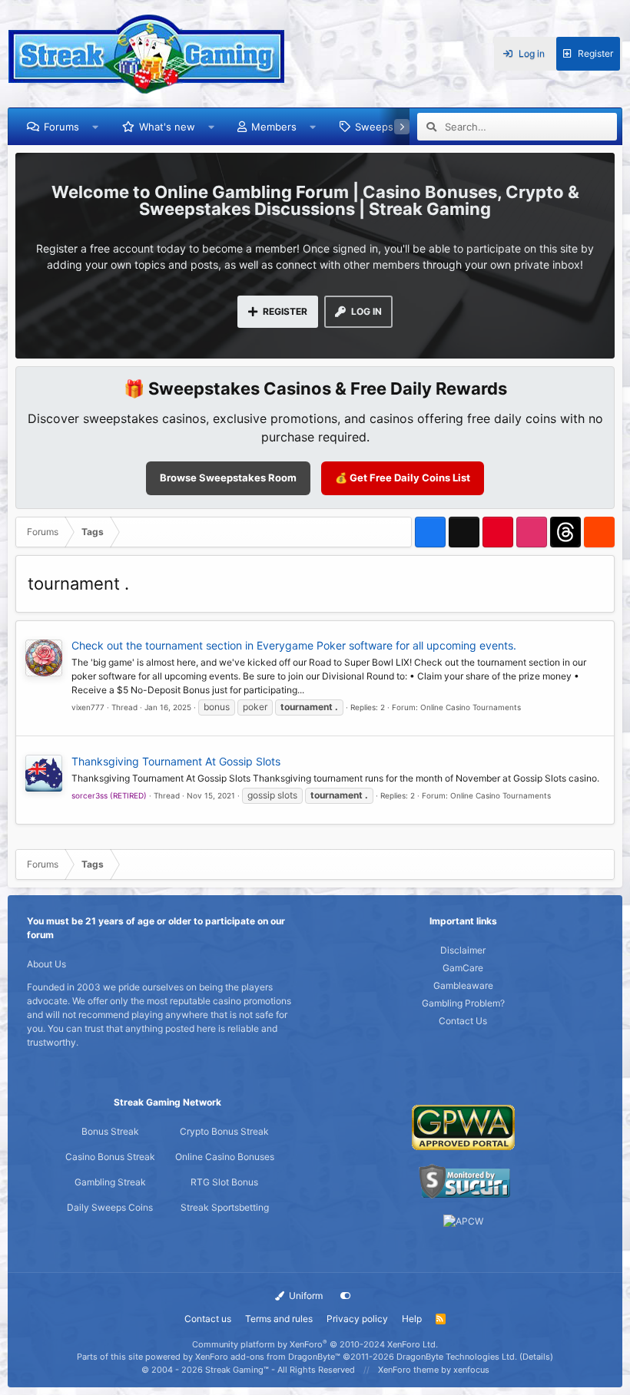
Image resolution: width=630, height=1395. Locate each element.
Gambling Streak (110, 1182)
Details (536, 1356)
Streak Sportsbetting (225, 1207)
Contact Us (463, 1020)
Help (412, 1318)
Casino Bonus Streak (110, 1156)
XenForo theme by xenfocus (433, 1369)
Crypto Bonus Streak (224, 1131)
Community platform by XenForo (315, 1344)
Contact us (207, 1318)
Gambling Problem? (463, 1003)
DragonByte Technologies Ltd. (456, 1356)
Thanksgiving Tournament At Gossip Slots (175, 761)
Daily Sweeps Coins (110, 1207)
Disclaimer (463, 950)
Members (274, 127)
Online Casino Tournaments (470, 707)
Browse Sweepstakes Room (228, 477)
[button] (96, 126)
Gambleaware (463, 985)
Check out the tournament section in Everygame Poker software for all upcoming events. (293, 645)
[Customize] (346, 1295)
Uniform (305, 1295)
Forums (61, 127)
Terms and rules (279, 1318)
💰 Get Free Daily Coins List (402, 477)
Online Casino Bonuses (224, 1156)
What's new (167, 127)
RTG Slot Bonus (224, 1182)
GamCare (463, 968)
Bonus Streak (110, 1131)
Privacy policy (357, 1318)
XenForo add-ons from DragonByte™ (267, 1356)
